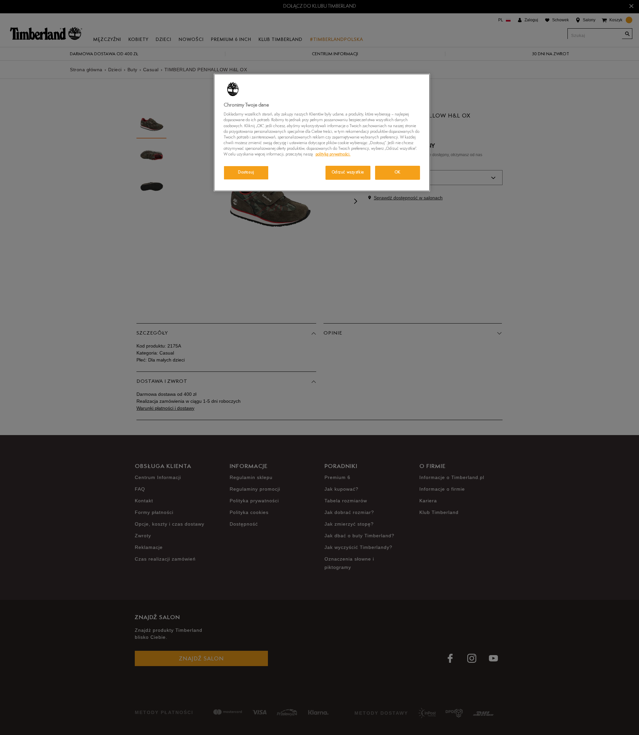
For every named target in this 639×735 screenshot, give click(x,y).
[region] (322, 132)
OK (397, 172)
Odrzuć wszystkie (348, 172)
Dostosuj (246, 172)
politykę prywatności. (333, 154)
